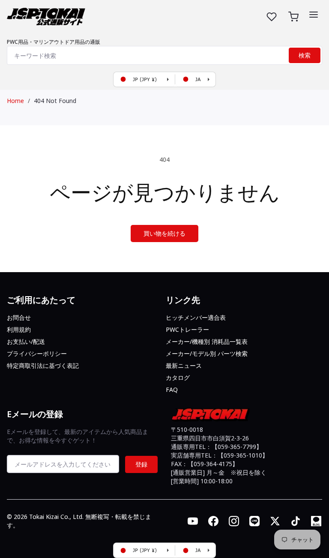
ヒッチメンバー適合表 (196, 317)
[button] (313, 14)
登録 (141, 464)
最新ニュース (184, 365)
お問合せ (19, 317)
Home (15, 101)
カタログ (178, 377)
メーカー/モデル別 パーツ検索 (207, 353)
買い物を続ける (164, 233)
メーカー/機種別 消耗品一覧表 (207, 341)
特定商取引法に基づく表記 (43, 365)
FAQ (172, 389)
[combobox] (164, 55)
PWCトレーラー (187, 329)
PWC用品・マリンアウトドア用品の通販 (53, 41)
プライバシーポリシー (37, 353)
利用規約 (19, 329)
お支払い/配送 (26, 341)
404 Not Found (55, 101)
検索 (305, 55)
